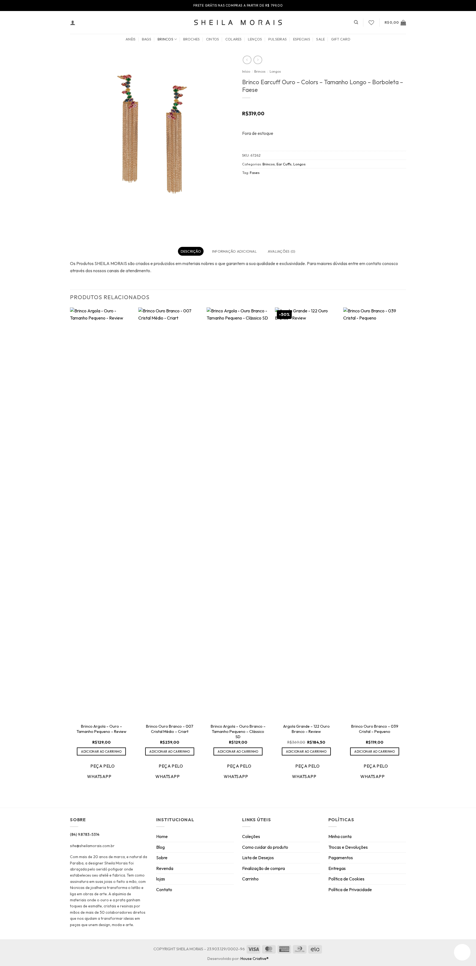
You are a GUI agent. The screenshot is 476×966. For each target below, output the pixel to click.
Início (246, 71)
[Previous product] (257, 60)
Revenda (164, 868)
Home (162, 836)
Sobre (161, 857)
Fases (254, 172)
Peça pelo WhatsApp (101, 771)
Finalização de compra (263, 868)
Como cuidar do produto (265, 847)
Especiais (301, 39)
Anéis (131, 39)
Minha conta (339, 836)
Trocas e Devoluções (348, 847)
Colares (233, 39)
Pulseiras (277, 39)
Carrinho (250, 879)
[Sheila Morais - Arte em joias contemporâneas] (238, 22)
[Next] (406, 549)
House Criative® (254, 958)
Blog (160, 847)
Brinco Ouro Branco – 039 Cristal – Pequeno (374, 729)
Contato (164, 889)
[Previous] (70, 549)
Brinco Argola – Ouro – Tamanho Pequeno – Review (101, 729)
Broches (191, 39)
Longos (275, 71)
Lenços (255, 39)
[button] (72, 23)
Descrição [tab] (191, 251)
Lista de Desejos (258, 857)
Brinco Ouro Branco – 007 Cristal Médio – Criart (169, 729)
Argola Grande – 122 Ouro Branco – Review (306, 729)
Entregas (337, 868)
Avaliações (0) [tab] (282, 251)
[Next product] (247, 60)
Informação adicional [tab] (234, 251)
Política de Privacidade (350, 889)
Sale (320, 39)
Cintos (212, 39)
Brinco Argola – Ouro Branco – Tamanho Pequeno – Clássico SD (238, 731)
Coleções (251, 836)
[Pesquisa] (356, 22)
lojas (160, 879)
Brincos (165, 39)
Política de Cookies (346, 879)
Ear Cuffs (284, 164)
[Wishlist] (371, 23)
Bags (147, 39)
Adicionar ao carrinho (101, 751)
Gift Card (340, 39)
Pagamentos (340, 857)
